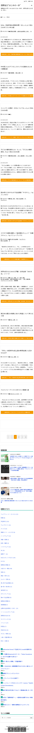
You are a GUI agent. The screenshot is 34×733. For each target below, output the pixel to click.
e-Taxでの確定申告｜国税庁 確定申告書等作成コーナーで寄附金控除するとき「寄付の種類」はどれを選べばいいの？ (21, 491)
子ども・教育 (29, 155)
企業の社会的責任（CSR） (23, 31)
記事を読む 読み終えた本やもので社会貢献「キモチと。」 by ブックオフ (17, 220)
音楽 (3, 572)
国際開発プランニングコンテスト (10, 673)
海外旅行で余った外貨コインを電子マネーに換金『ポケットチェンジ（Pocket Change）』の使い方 (21, 457)
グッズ (4, 529)
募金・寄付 (12, 198)
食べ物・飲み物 (6, 586)
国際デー (4, 554)
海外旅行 (4, 590)
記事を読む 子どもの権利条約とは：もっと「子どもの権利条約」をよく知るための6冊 (17, 180)
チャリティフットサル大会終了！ (10, 678)
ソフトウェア (6, 547)
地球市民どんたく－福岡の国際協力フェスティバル (15, 705)
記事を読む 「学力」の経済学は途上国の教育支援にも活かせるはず (17, 377)
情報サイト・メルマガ (8, 532)
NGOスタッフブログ (14, 393)
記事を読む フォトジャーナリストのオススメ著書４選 (17, 412)
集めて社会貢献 (19, 198)
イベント (4, 623)
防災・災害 (12, 319)
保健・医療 (17, 72)
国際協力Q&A (5, 615)
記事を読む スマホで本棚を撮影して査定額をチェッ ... (17, 259)
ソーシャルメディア (7, 612)
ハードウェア (6, 536)
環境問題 (12, 72)
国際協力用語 (13, 155)
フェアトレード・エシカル (7, 280)
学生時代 (5, 521)
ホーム (3, 17)
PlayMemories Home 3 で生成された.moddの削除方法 (16, 649)
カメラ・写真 (5, 579)
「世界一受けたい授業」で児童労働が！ (12, 661)
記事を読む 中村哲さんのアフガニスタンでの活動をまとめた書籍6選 (17, 95)
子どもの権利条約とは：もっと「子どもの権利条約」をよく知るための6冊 (16, 150)
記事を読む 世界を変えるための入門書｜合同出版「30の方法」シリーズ (17, 301)
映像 (3, 518)
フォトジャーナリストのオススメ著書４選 (15, 390)
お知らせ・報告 (6, 568)
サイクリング (6, 619)
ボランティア (6, 594)
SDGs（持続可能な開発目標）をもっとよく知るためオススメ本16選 (17, 501)
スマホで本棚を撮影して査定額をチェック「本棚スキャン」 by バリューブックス (17, 234)
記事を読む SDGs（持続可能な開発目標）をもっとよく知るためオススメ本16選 (17, 54)
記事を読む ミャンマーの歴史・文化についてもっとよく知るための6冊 (17, 137)
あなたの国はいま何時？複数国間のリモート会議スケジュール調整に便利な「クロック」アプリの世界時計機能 (21, 469)
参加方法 (4, 630)
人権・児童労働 (20, 155)
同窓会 (3, 626)
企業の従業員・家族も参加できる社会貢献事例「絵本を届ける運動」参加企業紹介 (21, 479)
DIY (3, 561)
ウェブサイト (4, 200)
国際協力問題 (13, 31)
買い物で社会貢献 (14, 239)
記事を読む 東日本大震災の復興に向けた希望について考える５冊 (17, 338)
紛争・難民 (22, 277)
